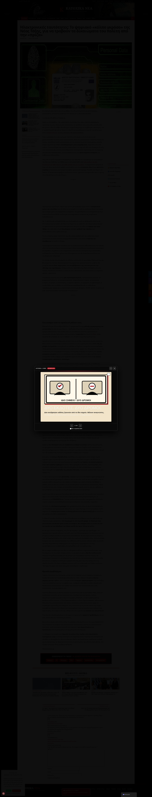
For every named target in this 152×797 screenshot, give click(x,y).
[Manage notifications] (3, 793)
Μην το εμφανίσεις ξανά (76, 428)
